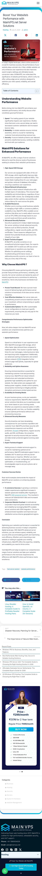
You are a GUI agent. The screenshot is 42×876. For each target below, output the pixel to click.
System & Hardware (14, 799)
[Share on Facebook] (16, 35)
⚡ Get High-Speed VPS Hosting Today (21, 867)
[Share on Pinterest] (26, 35)
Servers (9, 795)
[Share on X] (5, 35)
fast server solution (13, 569)
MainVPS (5, 282)
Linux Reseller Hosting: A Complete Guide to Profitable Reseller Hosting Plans (12, 609)
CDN (19, 359)
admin (26, 30)
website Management (14, 802)
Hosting (5, 30)
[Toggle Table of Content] (36, 91)
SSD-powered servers (19, 495)
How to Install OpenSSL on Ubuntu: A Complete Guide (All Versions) (29, 609)
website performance (28, 569)
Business (10, 784)
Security (10, 791)
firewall (15, 431)
